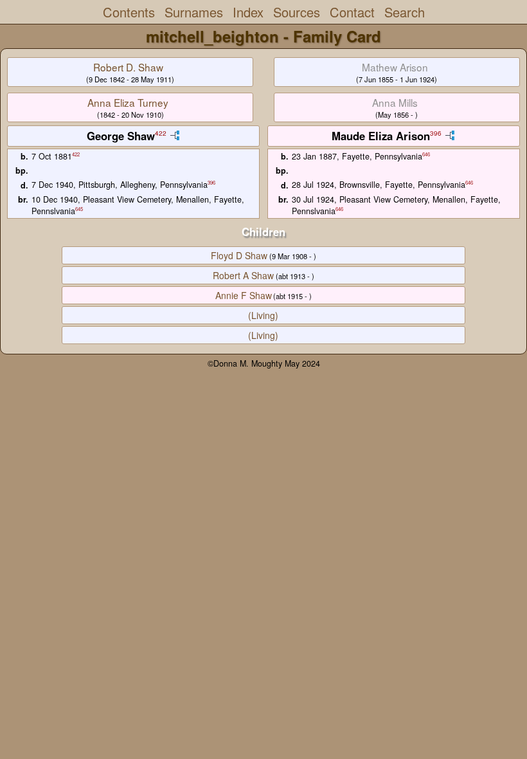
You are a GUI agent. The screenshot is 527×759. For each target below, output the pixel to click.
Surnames (194, 12)
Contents (129, 12)
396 (436, 133)
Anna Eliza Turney (127, 102)
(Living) (263, 315)
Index (248, 12)
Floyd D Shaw (239, 255)
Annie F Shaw (243, 295)
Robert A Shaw (243, 275)
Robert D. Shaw (128, 67)
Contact (352, 12)
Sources (296, 12)
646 (426, 154)
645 (79, 208)
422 (160, 133)
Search (404, 12)
